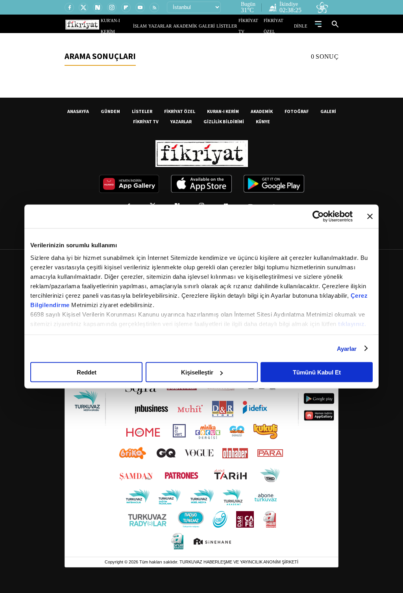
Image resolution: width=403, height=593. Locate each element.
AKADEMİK (196, 26)
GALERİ (215, 26)
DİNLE (301, 26)
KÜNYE (263, 121)
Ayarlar (347, 348)
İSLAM (158, 26)
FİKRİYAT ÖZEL (280, 26)
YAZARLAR (175, 26)
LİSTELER (232, 26)
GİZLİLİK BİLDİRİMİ (223, 121)
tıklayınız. (352, 323)
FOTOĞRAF (297, 111)
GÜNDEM (110, 111)
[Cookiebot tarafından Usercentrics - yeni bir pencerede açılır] (318, 216)
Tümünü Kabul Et (317, 372)
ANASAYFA (78, 111)
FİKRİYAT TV (254, 26)
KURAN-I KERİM (223, 111)
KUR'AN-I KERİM (136, 26)
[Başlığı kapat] (370, 216)
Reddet (86, 372)
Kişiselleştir (197, 372)
